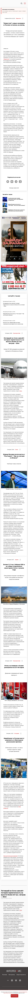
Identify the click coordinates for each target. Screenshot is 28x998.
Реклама (4, 974)
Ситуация (16, 733)
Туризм (16, 559)
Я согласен (14, 995)
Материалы (12, 974)
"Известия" (6, 59)
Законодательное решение (10, 856)
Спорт (16, 449)
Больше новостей (14, 188)
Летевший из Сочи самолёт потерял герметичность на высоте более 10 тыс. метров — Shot (14, 305)
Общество (18, 18)
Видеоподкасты (21, 974)
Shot (20, 391)
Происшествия (16, 333)
